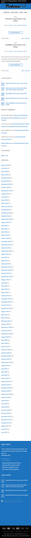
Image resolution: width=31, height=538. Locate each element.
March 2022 (5, 292)
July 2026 (4, 168)
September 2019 (6, 362)
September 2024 (6, 219)
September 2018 (6, 394)
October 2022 (5, 273)
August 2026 (5, 165)
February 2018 (5, 410)
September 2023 (6, 251)
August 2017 (5, 426)
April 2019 (4, 375)
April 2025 (4, 200)
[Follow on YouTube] (8, 459)
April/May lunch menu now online (16, 93)
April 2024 (4, 232)
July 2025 (4, 197)
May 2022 (4, 286)
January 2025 (5, 210)
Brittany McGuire (6, 143)
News (15, 16)
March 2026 (5, 175)
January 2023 (5, 264)
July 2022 (4, 283)
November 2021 (6, 302)
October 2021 (5, 305)
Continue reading (15, 32)
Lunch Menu (18, 531)
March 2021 (5, 318)
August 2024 (5, 222)
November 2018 (6, 388)
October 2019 (5, 359)
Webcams (25, 531)
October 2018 (5, 391)
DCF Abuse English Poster (10, 467)
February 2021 (5, 321)
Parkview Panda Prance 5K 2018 (15, 144)
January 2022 (5, 295)
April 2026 (4, 171)
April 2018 (4, 407)
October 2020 (5, 330)
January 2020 (5, 353)
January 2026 (5, 181)
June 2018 (4, 404)
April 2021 (4, 315)
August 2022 (5, 279)
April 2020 (4, 343)
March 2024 (5, 235)
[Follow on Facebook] (2, 459)
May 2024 (4, 229)
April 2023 (4, 260)
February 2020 (5, 349)
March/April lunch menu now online (17, 98)
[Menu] (2, 6)
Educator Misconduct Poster (11, 465)
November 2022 (6, 270)
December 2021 (6, 299)
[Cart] (29, 6)
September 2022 (6, 276)
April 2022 (4, 289)
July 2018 (4, 400)
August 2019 (5, 365)
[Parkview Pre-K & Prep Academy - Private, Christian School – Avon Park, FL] (15, 6)
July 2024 (4, 225)
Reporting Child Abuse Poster (11, 463)
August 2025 (5, 194)
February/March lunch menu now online (16, 103)
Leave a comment (25, 38)
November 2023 (6, 245)
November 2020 (6, 327)
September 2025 (6, 190)
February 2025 (5, 206)
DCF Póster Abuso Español (10, 469)
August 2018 (5, 397)
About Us (5, 531)
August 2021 (5, 311)
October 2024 (5, 216)
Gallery (11, 531)
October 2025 (5, 187)
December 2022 (6, 267)
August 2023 (5, 254)
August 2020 (5, 337)
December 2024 (6, 213)
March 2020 (5, 346)
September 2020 (6, 334)
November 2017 (6, 419)
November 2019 (6, 356)
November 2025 (6, 184)
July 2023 (4, 257)
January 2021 (5, 324)
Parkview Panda (22, 25)
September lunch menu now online (17, 83)
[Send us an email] (5, 459)
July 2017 (4, 429)
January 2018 (5, 413)
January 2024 (5, 238)
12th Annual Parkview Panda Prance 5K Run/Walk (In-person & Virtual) (14, 117)
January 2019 (5, 385)
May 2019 (4, 372)
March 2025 (5, 203)
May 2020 (4, 340)
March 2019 (5, 378)
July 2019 (4, 369)
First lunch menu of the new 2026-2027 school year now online (17, 89)
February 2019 (5, 381)
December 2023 (6, 241)
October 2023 (5, 248)
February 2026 (5, 178)
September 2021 (6, 308)
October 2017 (5, 423)
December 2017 (6, 416)
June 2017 (4, 432)
